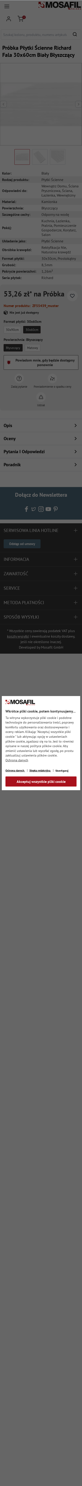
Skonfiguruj (61, 770)
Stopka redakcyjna (40, 770)
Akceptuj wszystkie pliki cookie (41, 781)
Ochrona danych (16, 760)
